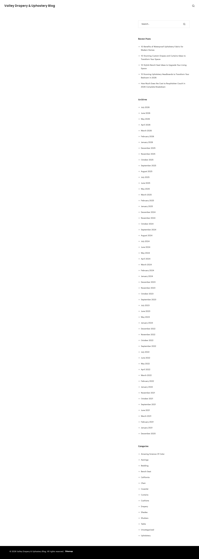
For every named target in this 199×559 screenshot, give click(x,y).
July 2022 (145, 352)
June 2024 (145, 247)
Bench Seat (146, 471)
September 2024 (148, 229)
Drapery (144, 506)
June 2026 (145, 113)
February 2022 (147, 381)
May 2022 (145, 363)
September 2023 (148, 299)
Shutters (144, 518)
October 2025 (147, 160)
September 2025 (148, 165)
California (145, 477)
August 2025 (146, 171)
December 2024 (148, 212)
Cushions (145, 500)
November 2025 (148, 154)
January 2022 (147, 387)
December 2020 (148, 433)
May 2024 (145, 253)
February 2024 (147, 270)
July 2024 (145, 241)
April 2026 (145, 125)
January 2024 (147, 276)
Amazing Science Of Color (152, 454)
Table (143, 524)
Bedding (145, 465)
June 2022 (145, 358)
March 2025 (146, 194)
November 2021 (148, 393)
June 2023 (145, 311)
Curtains (144, 495)
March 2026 (146, 130)
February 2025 (147, 200)
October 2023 (147, 294)
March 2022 (146, 375)
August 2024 (146, 235)
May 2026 (145, 119)
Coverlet (144, 489)
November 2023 (148, 288)
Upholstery (146, 535)
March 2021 (146, 416)
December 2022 (148, 328)
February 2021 (147, 422)
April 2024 (145, 259)
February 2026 (147, 136)
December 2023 (148, 282)
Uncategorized (147, 530)
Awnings (145, 460)
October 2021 (147, 398)
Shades (144, 512)
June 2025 (145, 183)
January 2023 (147, 323)
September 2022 (148, 346)
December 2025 (148, 148)
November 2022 (148, 334)
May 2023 (145, 317)
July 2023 (145, 305)
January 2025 (147, 206)
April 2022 (145, 369)
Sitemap (69, 551)
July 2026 (145, 107)
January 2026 (147, 142)
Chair (143, 483)
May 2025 (145, 189)
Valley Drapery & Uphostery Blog (29, 5)
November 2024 (148, 218)
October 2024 (147, 224)
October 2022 (147, 340)
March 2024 (146, 264)
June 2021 (145, 410)
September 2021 (148, 404)
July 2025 (145, 177)
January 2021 (147, 427)
